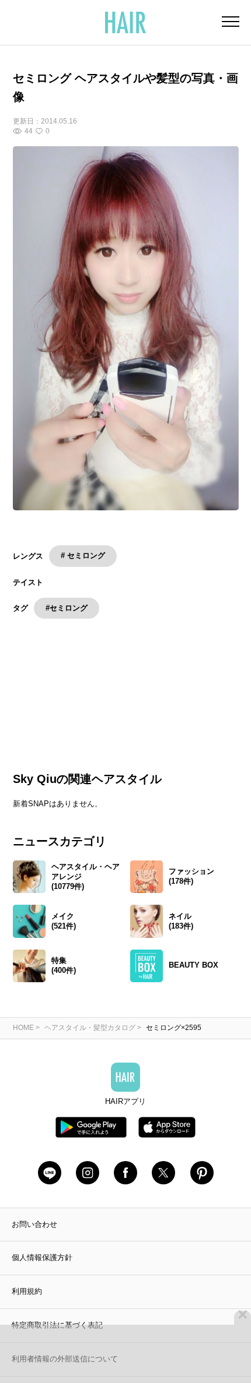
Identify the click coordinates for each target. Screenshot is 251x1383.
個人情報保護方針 (42, 1272)
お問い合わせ (34, 1238)
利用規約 (27, 1305)
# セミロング (83, 555)
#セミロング (67, 608)
